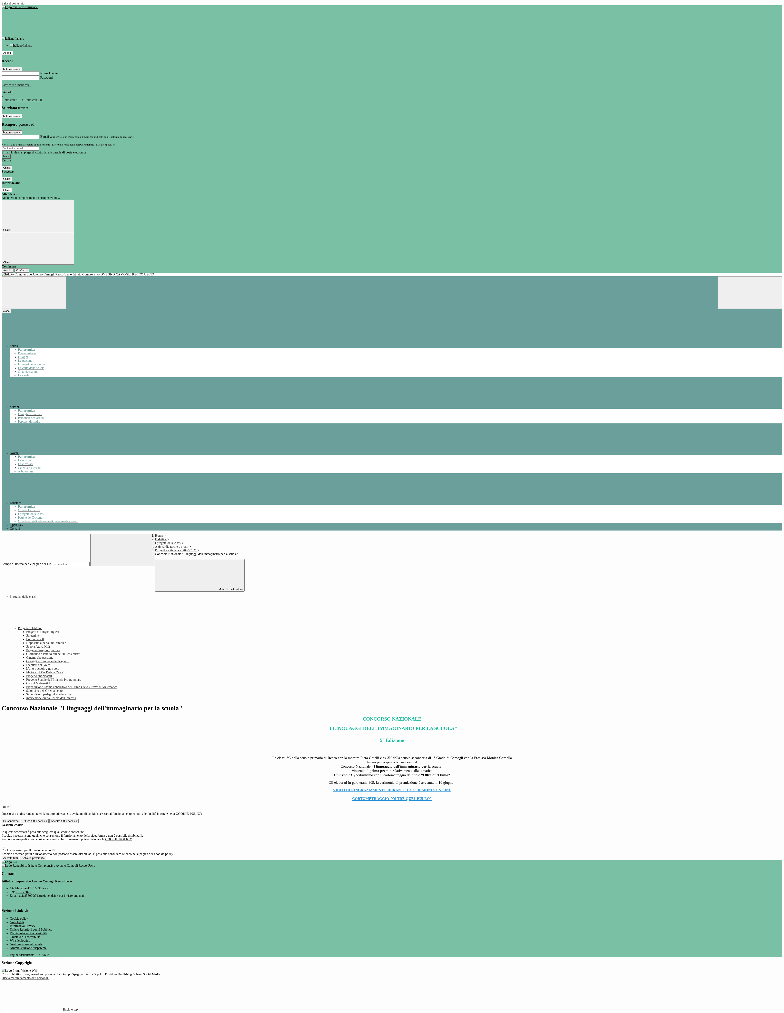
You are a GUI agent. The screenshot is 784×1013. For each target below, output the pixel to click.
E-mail (44, 136)
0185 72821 (23, 892)
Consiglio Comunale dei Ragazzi (47, 661)
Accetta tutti (64, 821)
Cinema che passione (39, 657)
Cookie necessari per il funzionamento (27, 850)
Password (46, 77)
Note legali (17, 922)
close (6, 310)
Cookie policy (19, 918)
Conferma (22, 270)
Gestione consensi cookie (26, 944)
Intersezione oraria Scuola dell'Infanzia (51, 698)
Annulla (7, 270)
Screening (32, 635)
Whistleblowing (20, 940)
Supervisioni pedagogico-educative (48, 694)
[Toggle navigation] (34, 292)
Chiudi (7, 167)
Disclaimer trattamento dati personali (25, 978)
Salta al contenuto (13, 3)
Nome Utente (49, 73)
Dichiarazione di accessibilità (28, 933)
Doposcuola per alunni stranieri (46, 643)
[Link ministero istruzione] (20, 7)
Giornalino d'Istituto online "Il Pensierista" (53, 654)
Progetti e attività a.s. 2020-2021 (176, 550)
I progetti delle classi (168, 543)
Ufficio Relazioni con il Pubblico (31, 929)
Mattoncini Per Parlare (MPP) (45, 672)
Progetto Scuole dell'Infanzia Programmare (53, 679)
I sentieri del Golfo (38, 665)
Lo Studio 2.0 (35, 639)
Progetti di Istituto (30, 628)
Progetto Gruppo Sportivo (43, 650)
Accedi (7, 52)
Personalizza (11, 821)
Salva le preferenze (33, 858)
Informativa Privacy (22, 926)
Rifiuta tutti (35, 821)
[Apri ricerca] (750, 292)
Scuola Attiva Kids (38, 646)
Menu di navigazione (230, 589)
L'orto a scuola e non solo (42, 668)
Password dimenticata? (16, 85)
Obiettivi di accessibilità (25, 937)
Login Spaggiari (106, 144)
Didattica (161, 539)
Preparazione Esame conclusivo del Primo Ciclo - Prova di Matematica (71, 687)
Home (159, 535)
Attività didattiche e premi (172, 546)
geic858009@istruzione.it (52, 895)
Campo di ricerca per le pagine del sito (26, 564)
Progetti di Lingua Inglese (42, 632)
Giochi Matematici (38, 683)
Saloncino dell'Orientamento (44, 690)
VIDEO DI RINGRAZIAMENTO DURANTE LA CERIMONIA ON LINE (392, 790)
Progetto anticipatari (39, 676)
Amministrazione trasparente (28, 948)
